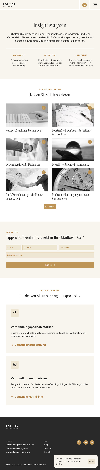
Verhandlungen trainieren (18, 452)
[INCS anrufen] (84, 5)
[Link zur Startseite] (9, 5)
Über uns (48, 448)
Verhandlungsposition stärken (20, 444)
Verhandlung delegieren (17, 448)
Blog (46, 444)
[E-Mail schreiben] (85, 442)
